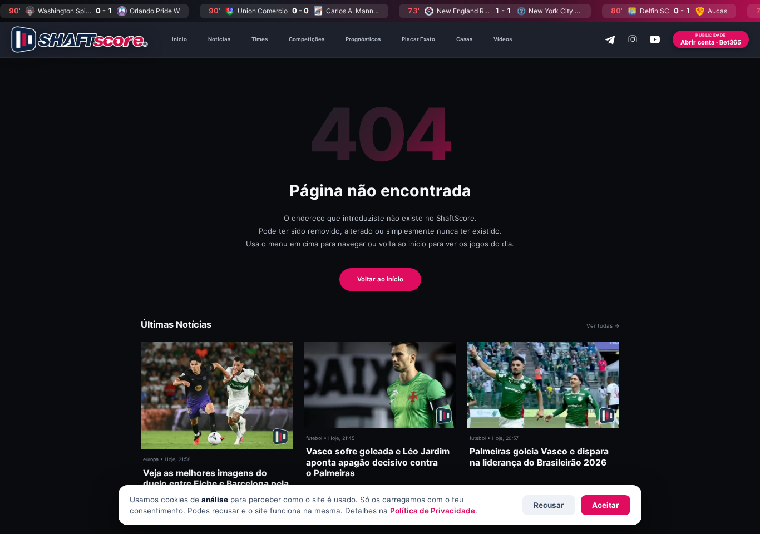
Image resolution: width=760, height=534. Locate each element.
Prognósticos (363, 39)
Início (179, 39)
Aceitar (605, 505)
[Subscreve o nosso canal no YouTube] (655, 39)
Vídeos (502, 39)
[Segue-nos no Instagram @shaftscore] (632, 39)
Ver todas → (602, 326)
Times (259, 39)
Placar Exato (418, 39)
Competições (306, 39)
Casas (464, 39)
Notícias (219, 39)
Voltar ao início (380, 279)
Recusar (549, 505)
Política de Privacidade (432, 510)
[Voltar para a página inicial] (79, 39)
